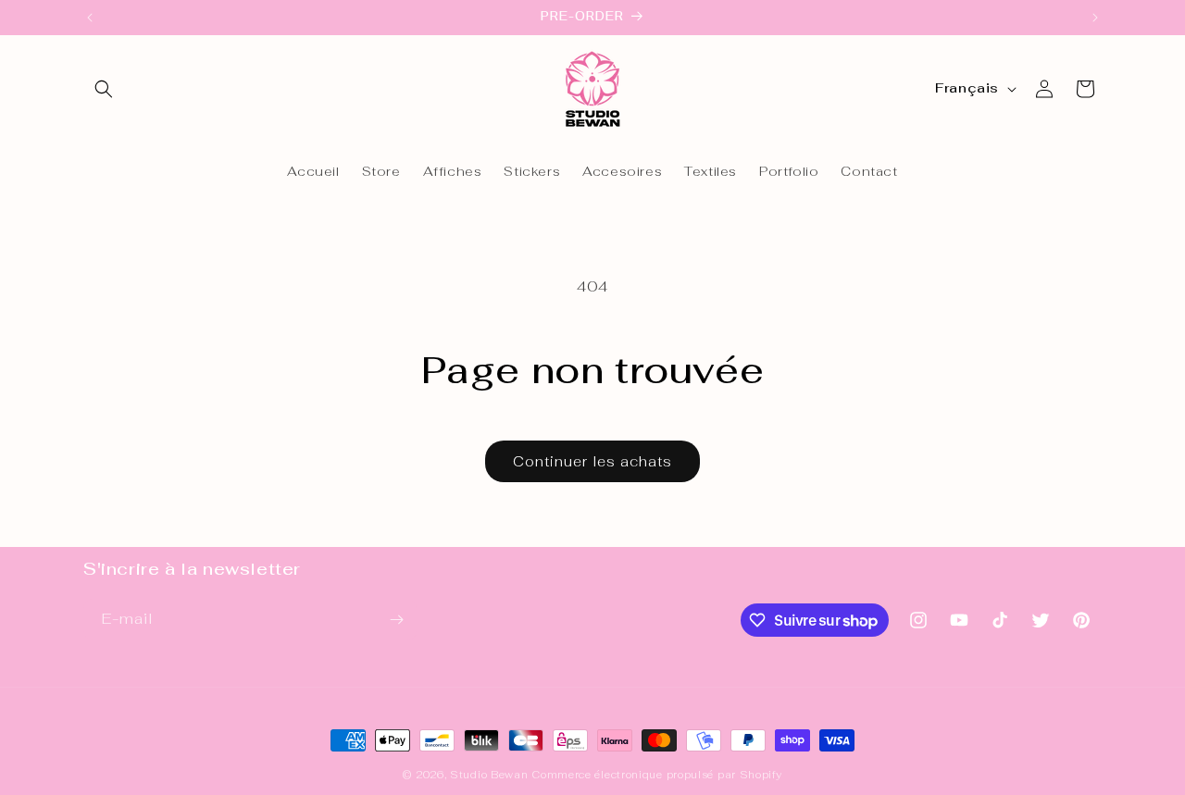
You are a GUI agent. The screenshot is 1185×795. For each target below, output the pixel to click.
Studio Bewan (489, 774)
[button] (103, 88)
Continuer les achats (592, 461)
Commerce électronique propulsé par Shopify (656, 774)
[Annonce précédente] (89, 17)
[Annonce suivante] (1095, 17)
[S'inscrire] (396, 619)
